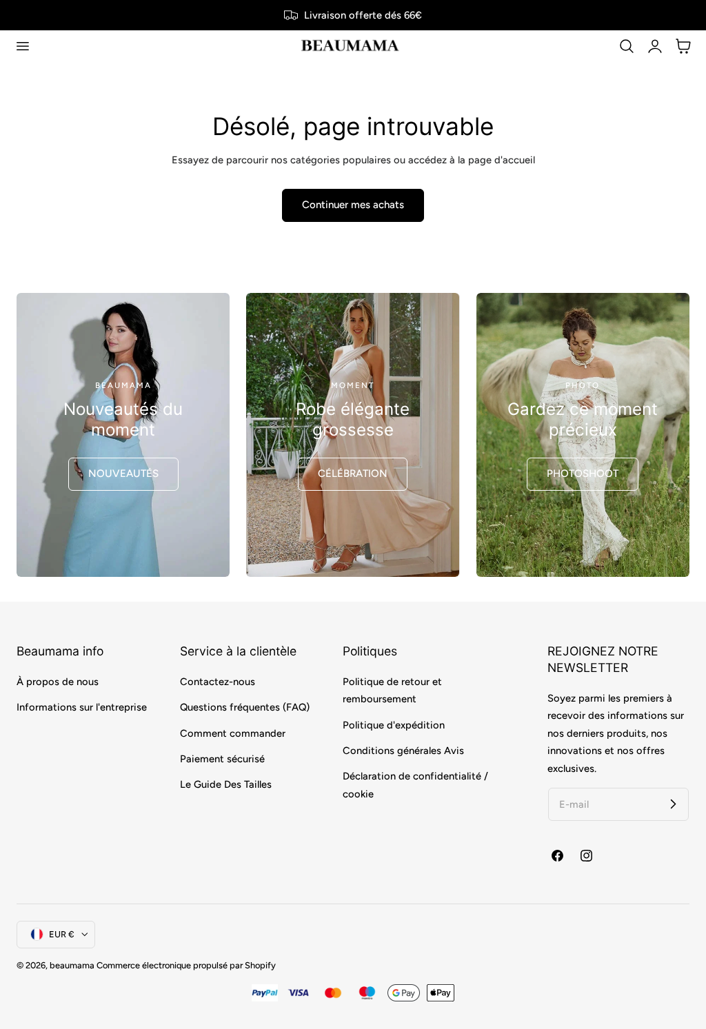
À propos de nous (58, 681)
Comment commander (232, 732)
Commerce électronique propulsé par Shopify (186, 965)
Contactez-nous (217, 681)
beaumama (72, 965)
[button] (22, 46)
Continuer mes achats (353, 204)
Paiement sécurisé (222, 758)
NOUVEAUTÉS (123, 473)
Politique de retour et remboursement (392, 690)
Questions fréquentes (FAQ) (245, 707)
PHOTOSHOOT (582, 473)
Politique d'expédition (394, 724)
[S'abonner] (672, 803)
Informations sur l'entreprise (82, 707)
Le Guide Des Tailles (226, 784)
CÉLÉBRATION (352, 473)
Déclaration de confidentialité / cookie (415, 784)
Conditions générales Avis (403, 750)
